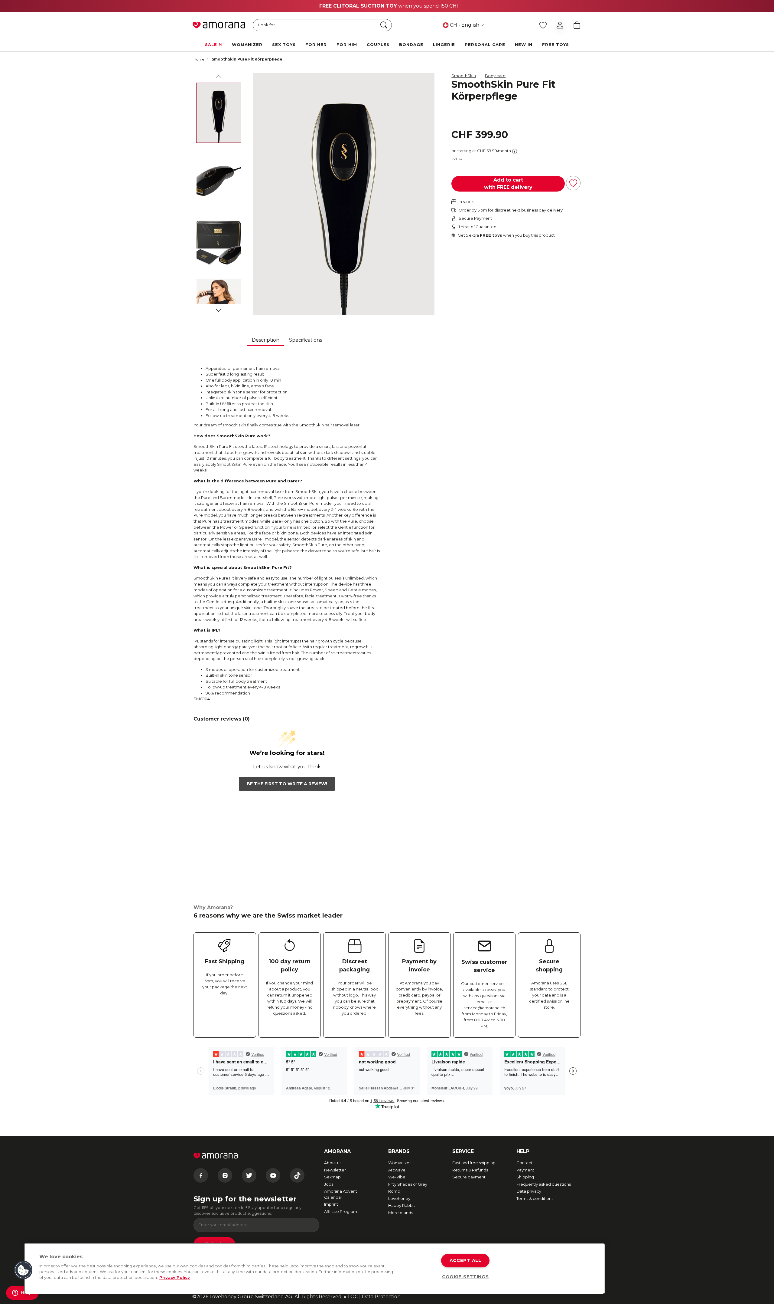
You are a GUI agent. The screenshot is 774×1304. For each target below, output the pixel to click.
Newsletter (335, 1170)
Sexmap (332, 1176)
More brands (400, 1212)
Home (199, 59)
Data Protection (381, 1296)
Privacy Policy (174, 1277)
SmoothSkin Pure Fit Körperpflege (247, 59)
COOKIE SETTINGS (465, 1276)
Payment (525, 1170)
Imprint (331, 1204)
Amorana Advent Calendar (340, 1194)
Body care (495, 75)
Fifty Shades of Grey (407, 1184)
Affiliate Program (340, 1211)
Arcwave (396, 1170)
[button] (23, 1270)
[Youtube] (273, 1175)
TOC (352, 1296)
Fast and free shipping (474, 1162)
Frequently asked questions (543, 1184)
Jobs (328, 1184)
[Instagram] (225, 1175)
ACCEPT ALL (465, 1260)
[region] (314, 1268)
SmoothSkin (463, 75)
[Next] (219, 309)
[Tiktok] (297, 1175)
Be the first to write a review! (287, 784)
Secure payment (469, 1176)
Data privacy (528, 1191)
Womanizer (399, 1162)
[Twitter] (249, 1175)
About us (332, 1162)
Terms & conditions (534, 1198)
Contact (524, 1162)
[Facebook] (201, 1175)
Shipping (525, 1176)
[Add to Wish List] (573, 183)
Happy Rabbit (401, 1205)
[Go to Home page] (219, 25)
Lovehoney (399, 1198)
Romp (394, 1191)
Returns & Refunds (470, 1170)
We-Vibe (396, 1176)
